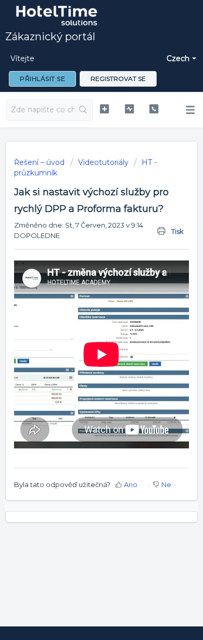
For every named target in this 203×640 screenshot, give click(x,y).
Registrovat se (118, 78)
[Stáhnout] (82, 314)
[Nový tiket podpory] (104, 108)
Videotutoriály (103, 162)
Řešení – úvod (40, 162)
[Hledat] (83, 110)
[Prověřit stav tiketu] (129, 108)
